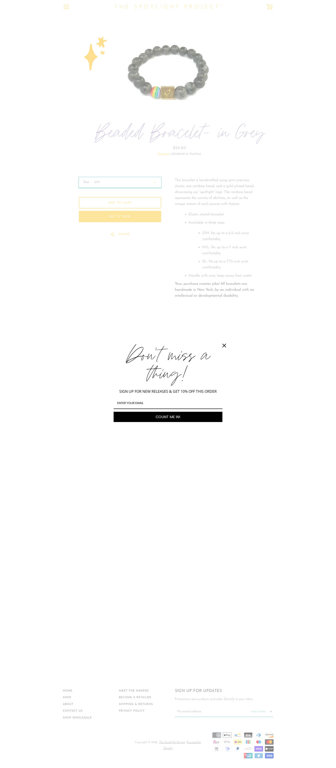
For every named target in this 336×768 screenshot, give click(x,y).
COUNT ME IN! (168, 417)
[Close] (224, 345)
